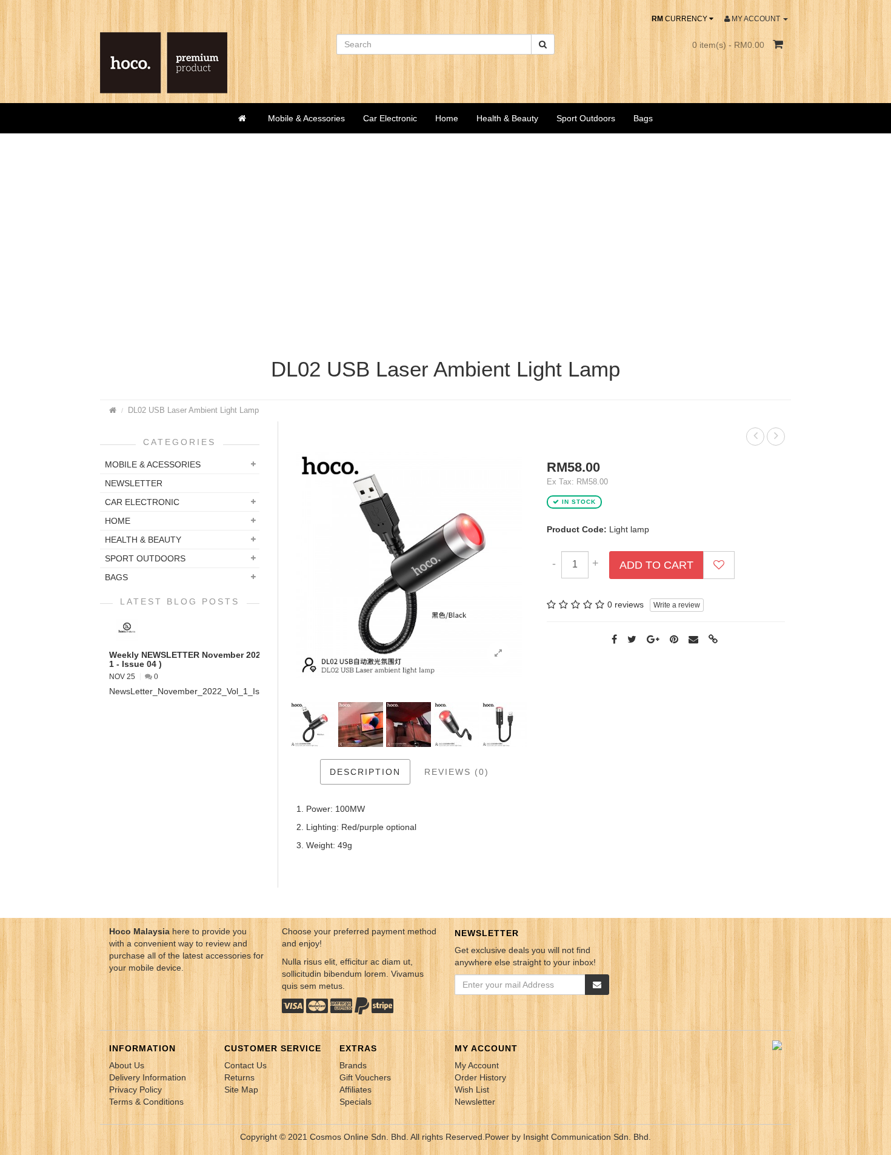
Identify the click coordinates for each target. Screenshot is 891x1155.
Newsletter (475, 1101)
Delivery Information (147, 1077)
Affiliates (355, 1089)
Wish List (472, 1089)
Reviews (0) (456, 772)
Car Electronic (390, 118)
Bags (643, 118)
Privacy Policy (135, 1089)
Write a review (676, 605)
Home (446, 118)
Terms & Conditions (146, 1101)
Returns (239, 1077)
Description (365, 772)
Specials (355, 1101)
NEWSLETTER (133, 483)
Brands (353, 1065)
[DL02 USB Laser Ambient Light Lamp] (498, 653)
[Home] (244, 118)
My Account (477, 1065)
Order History (480, 1077)
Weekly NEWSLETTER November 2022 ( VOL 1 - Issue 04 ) (200, 659)
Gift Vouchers (365, 1077)
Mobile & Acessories (306, 118)
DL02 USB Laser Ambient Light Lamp (193, 410)
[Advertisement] (445, 248)
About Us (126, 1065)
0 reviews (625, 604)
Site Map (241, 1089)
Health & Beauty (507, 118)
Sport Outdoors (585, 118)
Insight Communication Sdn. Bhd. (587, 1137)
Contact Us (245, 1065)
